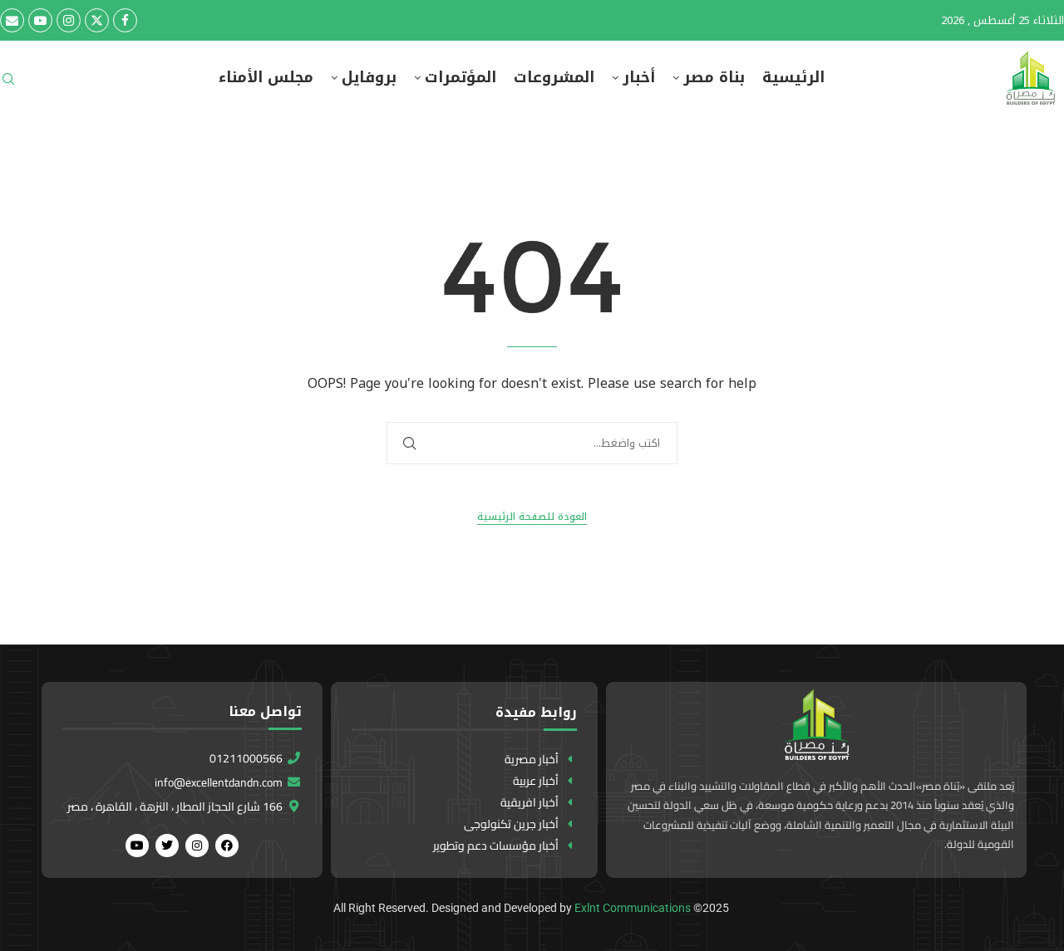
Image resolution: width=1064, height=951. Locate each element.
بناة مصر (714, 78)
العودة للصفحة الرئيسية (532, 517)
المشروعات (554, 78)
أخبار (639, 78)
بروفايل (369, 78)
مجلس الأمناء (266, 78)
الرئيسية (793, 78)
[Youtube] (40, 20)
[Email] (12, 20)
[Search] (8, 84)
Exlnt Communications (632, 907)
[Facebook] (125, 20)
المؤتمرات (460, 78)
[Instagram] (69, 20)
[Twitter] (97, 20)
